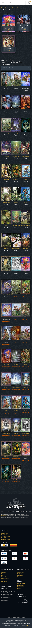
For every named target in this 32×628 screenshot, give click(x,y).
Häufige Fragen (20, 572)
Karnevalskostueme (5, 539)
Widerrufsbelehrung (5, 578)
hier (27, 625)
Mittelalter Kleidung (5, 533)
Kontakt (19, 576)
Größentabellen (20, 573)
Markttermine (4, 581)
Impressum (3, 572)
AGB (2, 575)
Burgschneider (20, 585)
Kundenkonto (4, 515)
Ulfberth (19, 588)
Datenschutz (4, 573)
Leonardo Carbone (21, 583)
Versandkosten (4, 579)
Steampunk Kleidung (5, 536)
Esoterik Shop (4, 537)
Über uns (3, 583)
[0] (29, 3)
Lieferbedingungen (5, 576)
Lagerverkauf (20, 575)
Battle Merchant (20, 586)
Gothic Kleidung (4, 534)
